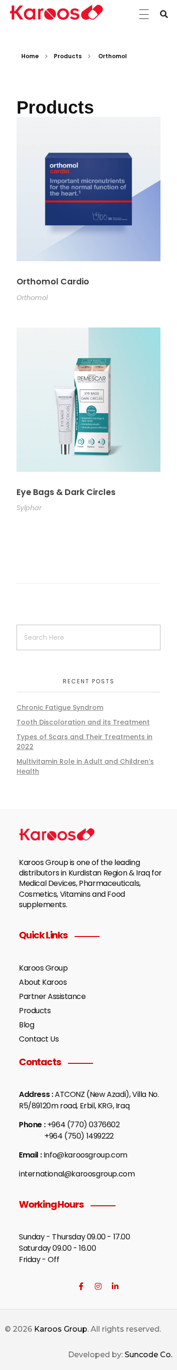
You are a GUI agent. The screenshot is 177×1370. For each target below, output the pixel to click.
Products (68, 56)
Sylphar (29, 508)
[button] (164, 14)
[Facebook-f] (81, 1286)
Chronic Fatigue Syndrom (60, 707)
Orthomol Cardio (53, 281)
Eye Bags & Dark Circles (66, 492)
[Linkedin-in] (115, 1286)
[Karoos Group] (56, 12)
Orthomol (32, 297)
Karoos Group (60, 1329)
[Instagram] (98, 1286)
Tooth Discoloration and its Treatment (83, 722)
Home (30, 56)
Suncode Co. (148, 1354)
